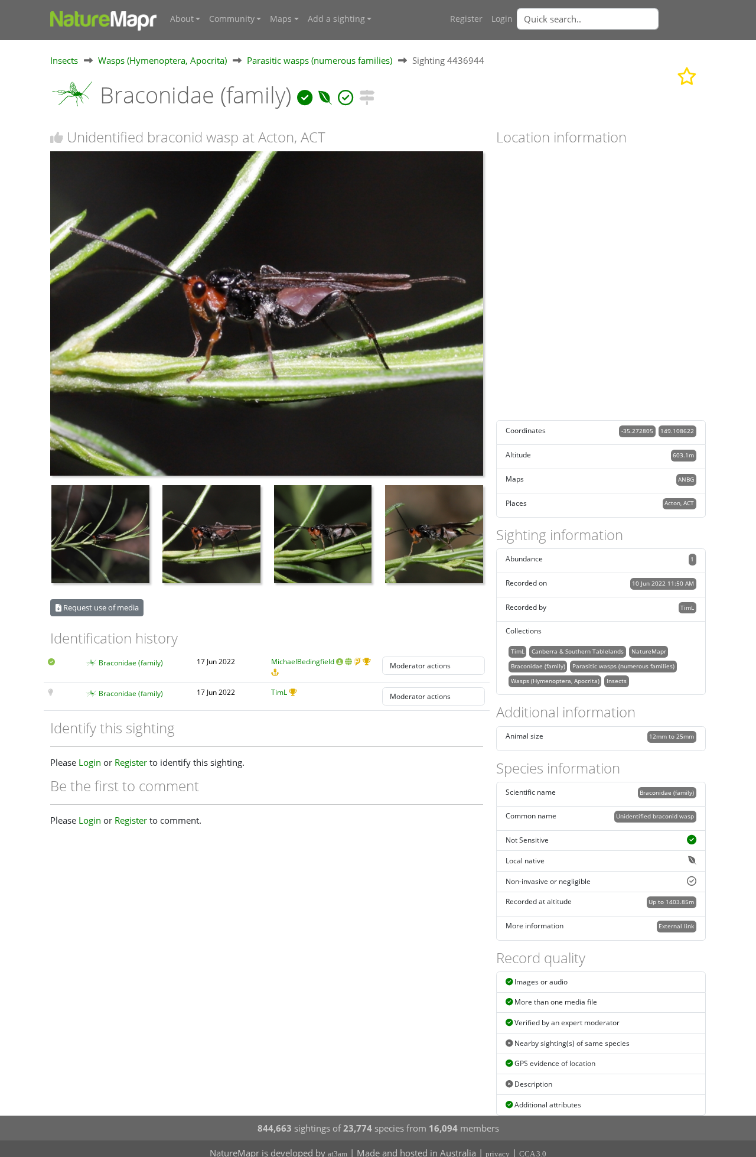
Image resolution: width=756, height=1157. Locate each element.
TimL (279, 692)
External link (676, 926)
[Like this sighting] (56, 137)
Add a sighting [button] (336, 19)
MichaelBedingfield (302, 661)
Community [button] (232, 19)
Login (502, 19)
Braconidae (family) (131, 663)
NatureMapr (648, 651)
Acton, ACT (679, 503)
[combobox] (611, 19)
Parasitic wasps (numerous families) (319, 60)
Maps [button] (281, 19)
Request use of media (100, 607)
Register (466, 19)
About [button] (182, 19)
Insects (64, 60)
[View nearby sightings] (366, 95)
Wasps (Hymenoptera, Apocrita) (162, 60)
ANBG (686, 479)
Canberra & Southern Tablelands (578, 651)
